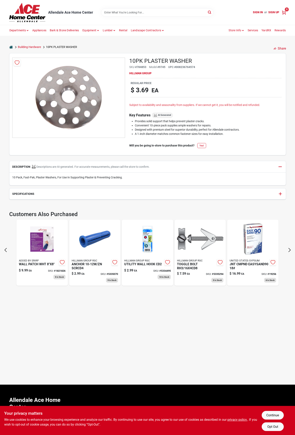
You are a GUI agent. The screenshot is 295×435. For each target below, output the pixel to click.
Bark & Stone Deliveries (64, 30)
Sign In (258, 12)
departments (17, 30)
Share (282, 48)
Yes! (201, 145)
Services (253, 30)
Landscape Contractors (146, 30)
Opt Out (272, 427)
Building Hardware (29, 47)
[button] (147, 167)
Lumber (108, 30)
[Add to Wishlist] (17, 62)
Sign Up (273, 12)
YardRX (266, 30)
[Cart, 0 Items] (284, 12)
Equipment (89, 30)
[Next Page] (289, 250)
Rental (123, 30)
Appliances (39, 30)
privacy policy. (237, 420)
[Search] (210, 12)
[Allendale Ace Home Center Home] (27, 12)
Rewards (280, 30)
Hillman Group (140, 73)
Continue (272, 415)
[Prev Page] (5, 250)
